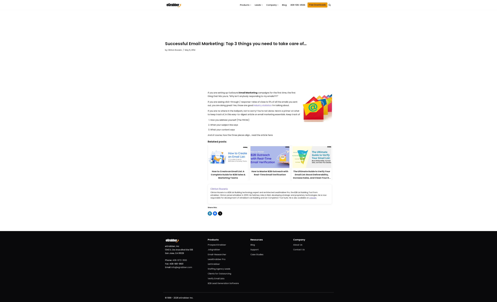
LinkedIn (312, 198)
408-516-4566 (297, 4)
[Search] (330, 5)
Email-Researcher (217, 254)
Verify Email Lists (216, 278)
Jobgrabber (214, 249)
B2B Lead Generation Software (223, 283)
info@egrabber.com (181, 267)
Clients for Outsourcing (219, 273)
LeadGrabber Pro (216, 259)
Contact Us (299, 249)
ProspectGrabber (217, 244)
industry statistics (262, 105)
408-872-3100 (179, 260)
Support (254, 249)
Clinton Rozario (175, 50)
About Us (297, 244)
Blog (284, 4)
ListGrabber (214, 264)
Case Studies (256, 254)
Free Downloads (317, 4)
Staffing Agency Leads (219, 268)
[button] (250, 5)
